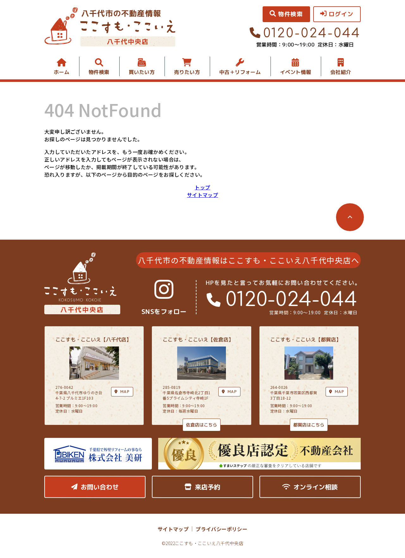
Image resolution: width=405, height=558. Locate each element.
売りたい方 (187, 72)
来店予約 (207, 486)
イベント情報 (295, 72)
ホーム (61, 72)
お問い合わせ (100, 486)
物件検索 (99, 72)
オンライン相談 (315, 486)
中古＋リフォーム (240, 72)
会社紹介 (340, 72)
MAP (232, 391)
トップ (202, 187)
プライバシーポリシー (221, 528)
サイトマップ (202, 195)
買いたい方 (142, 72)
